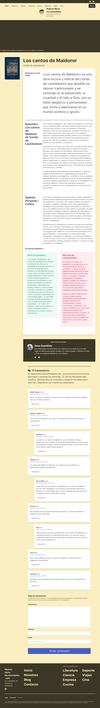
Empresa (31, 6)
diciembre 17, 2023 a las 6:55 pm (45, 436)
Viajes (55, 6)
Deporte (48, 6)
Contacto (31, 684)
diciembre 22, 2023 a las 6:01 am (45, 483)
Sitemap (20, 697)
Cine (61, 6)
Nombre (31, 629)
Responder (35, 404)
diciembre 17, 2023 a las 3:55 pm (39, 415)
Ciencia (23, 6)
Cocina (39, 6)
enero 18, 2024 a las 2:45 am (38, 508)
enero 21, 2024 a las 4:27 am (38, 554)
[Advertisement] (50, 33)
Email (30, 638)
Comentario (32, 604)
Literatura (14, 6)
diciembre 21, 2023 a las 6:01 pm (39, 462)
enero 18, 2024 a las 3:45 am (44, 529)
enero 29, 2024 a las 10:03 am (38, 576)
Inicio (7, 6)
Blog (27, 680)
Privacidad (13, 697)
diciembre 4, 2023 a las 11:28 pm (39, 394)
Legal (6, 697)
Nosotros (31, 675)
